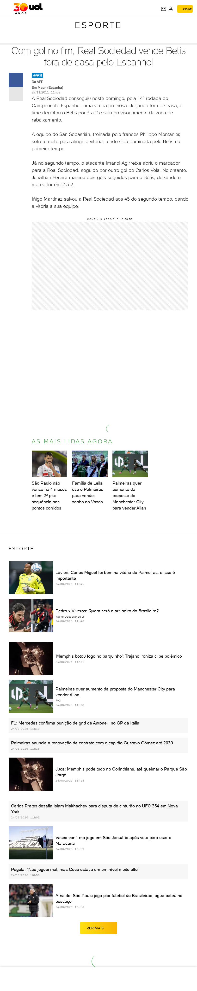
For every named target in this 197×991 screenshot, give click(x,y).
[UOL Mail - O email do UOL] (163, 9)
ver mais (95, 928)
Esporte (98, 25)
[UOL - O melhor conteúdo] (28, 8)
